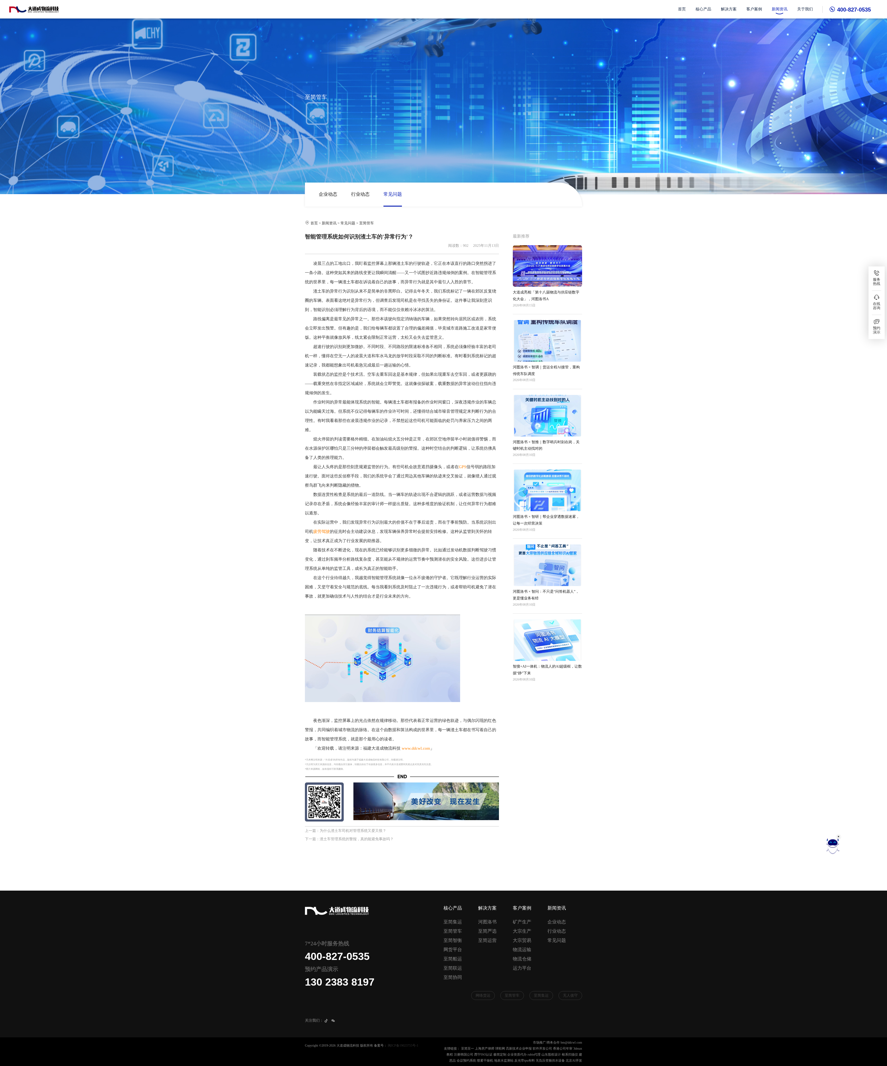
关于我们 (805, 9)
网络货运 (483, 995)
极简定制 (499, 1054)
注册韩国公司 (463, 1054)
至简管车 (366, 223)
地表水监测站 (503, 1060)
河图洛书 (487, 921)
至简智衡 (453, 940)
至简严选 (487, 931)
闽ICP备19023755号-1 (403, 1045)
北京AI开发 (574, 1060)
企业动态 (328, 194)
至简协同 (453, 977)
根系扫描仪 (570, 1054)
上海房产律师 (484, 1048)
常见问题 (392, 194)
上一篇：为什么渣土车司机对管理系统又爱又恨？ (345, 831)
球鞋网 (500, 1048)
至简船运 (453, 958)
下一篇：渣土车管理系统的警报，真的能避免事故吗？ (349, 839)
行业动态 (360, 194)
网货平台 (453, 949)
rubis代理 (534, 1054)
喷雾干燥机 (485, 1060)
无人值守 (570, 995)
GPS (462, 466)
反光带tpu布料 (524, 1060)
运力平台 (522, 968)
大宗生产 (522, 931)
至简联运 (453, 968)
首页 (682, 9)
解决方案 (729, 9)
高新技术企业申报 (519, 1048)
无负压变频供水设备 (550, 1060)
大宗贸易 (522, 940)
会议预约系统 (466, 1060)
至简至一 (467, 1048)
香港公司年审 (562, 1048)
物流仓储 (522, 958)
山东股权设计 (551, 1054)
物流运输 (522, 949)
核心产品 (703, 9)
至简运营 (487, 940)
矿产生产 (522, 921)
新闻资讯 (779, 9)
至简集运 (453, 921)
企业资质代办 (517, 1054)
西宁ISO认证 (483, 1054)
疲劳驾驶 (321, 531)
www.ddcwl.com (416, 748)
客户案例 (754, 9)
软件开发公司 (542, 1048)
